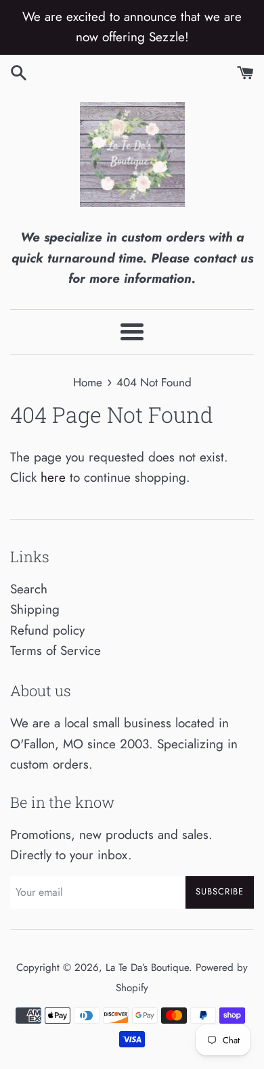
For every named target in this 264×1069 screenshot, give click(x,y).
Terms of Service (55, 650)
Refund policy (47, 630)
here (53, 477)
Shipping (35, 609)
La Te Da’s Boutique (147, 967)
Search (28, 589)
